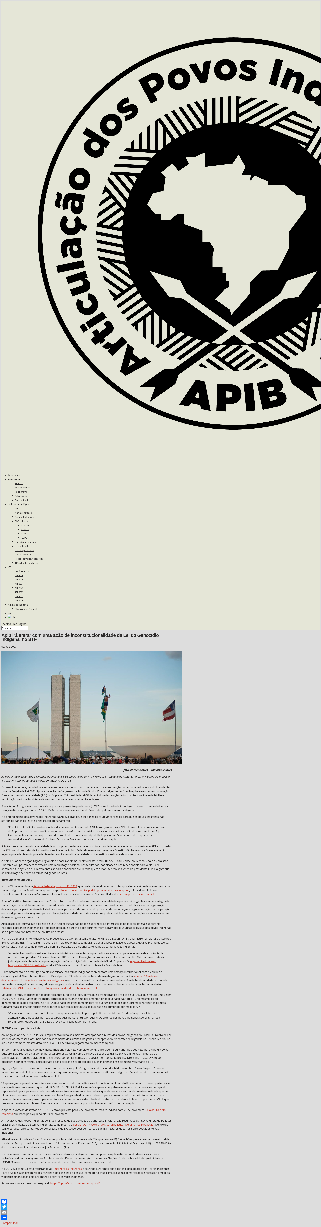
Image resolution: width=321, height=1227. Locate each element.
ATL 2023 (19, 587)
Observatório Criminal (26, 608)
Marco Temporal (23, 554)
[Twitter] (86, 1207)
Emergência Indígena (25, 541)
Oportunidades (22, 500)
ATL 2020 (19, 600)
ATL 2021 (19, 596)
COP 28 (25, 529)
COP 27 (25, 533)
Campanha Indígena (25, 516)
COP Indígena (21, 521)
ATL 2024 (19, 583)
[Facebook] (86, 1201)
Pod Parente (21, 491)
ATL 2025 (19, 579)
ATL (16, 508)
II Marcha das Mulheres (26, 562)
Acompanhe (14, 479)
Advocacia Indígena (18, 604)
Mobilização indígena (19, 504)
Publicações (21, 495)
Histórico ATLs (22, 571)
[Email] (86, 1212)
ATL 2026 (19, 575)
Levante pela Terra (24, 550)
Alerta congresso (23, 512)
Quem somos (15, 475)
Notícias (19, 483)
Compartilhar (9, 1223)
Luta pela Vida (22, 546)
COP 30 (25, 525)
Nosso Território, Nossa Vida (29, 558)
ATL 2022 (19, 592)
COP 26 (25, 537)
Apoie (11, 613)
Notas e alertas (22, 487)
